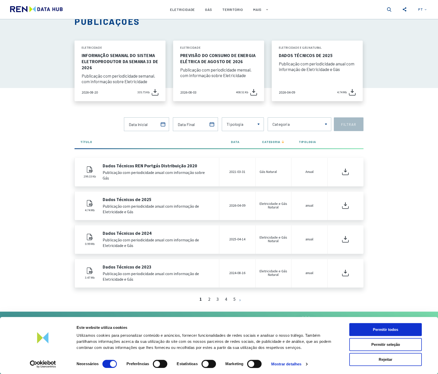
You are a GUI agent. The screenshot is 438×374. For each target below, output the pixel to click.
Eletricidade (182, 9)
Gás (208, 9)
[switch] (160, 364)
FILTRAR (348, 124)
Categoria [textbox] (281, 124)
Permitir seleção (385, 344)
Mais (257, 9)
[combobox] (243, 124)
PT (420, 9)
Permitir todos (385, 329)
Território (232, 9)
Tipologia (307, 142)
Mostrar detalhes (286, 364)
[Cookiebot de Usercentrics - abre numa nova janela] (43, 364)
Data (235, 142)
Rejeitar (385, 359)
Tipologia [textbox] (235, 124)
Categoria (271, 142)
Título (86, 142)
